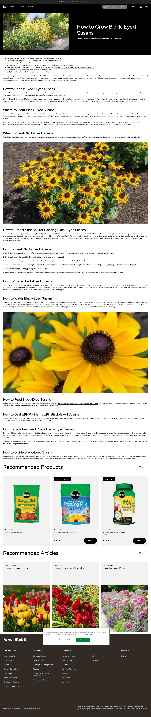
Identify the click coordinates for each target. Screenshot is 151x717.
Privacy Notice (130, 708)
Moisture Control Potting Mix (65, 532)
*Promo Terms (86, 710)
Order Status (38, 660)
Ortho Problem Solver (12, 686)
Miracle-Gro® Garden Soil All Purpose (50, 61)
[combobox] (114, 7)
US (93, 656)
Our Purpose (67, 660)
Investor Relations (69, 669)
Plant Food (8, 673)
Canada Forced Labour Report (104, 708)
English (124, 656)
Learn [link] (22, 7)
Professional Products (41, 680)
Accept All (83, 640)
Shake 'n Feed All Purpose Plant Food (114, 533)
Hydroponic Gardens (11, 682)
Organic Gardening (11, 669)
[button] (4, 2)
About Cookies (104, 706)
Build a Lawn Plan (10, 656)
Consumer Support (40, 656)
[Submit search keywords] (105, 7)
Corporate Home (68, 656)
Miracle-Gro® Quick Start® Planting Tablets (43, 261)
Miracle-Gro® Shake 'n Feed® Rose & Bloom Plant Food (74, 67)
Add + (88, 540)
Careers (65, 665)
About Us (66, 682)
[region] (76, 636)
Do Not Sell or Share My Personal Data (88, 706)
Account (36, 669)
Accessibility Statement (133, 706)
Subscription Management (43, 665)
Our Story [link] (31, 7)
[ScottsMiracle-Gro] (4, 6)
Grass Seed (8, 665)
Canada (95, 660)
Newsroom (66, 678)
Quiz (83, 2)
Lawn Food (8, 660)
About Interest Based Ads (117, 706)
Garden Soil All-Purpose (14, 532)
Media (64, 673)
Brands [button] (11, 7)
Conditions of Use (119, 708)
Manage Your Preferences (67, 640)
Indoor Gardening (10, 678)
